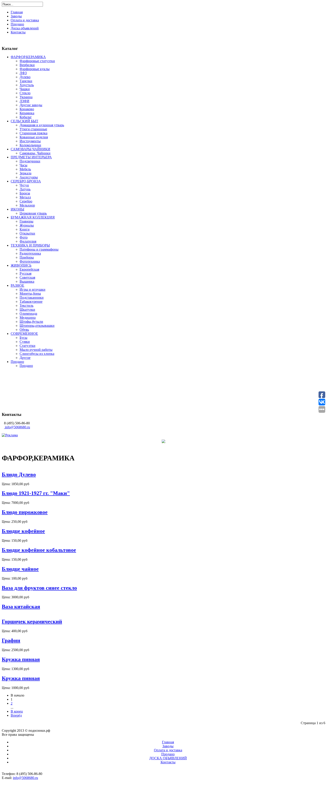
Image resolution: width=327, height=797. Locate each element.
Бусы (23, 337)
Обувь (24, 329)
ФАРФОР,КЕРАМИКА (28, 57)
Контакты (18, 32)
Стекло (25, 93)
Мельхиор (27, 205)
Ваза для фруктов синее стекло (39, 588)
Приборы (27, 257)
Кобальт (26, 117)
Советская (27, 277)
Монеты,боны (30, 293)
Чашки (25, 89)
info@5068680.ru (17, 427)
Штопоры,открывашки (37, 325)
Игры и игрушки (32, 289)
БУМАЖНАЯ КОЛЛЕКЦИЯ (33, 217)
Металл (25, 197)
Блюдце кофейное (23, 531)
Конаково (27, 109)
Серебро (26, 201)
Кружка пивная (21, 659)
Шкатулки (27, 309)
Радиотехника (30, 253)
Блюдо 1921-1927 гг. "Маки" (36, 493)
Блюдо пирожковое (25, 512)
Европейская (29, 269)
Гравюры (26, 221)
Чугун (24, 185)
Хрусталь (27, 85)
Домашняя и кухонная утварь (42, 125)
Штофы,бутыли (31, 321)
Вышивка (27, 281)
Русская (25, 273)
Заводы (16, 16)
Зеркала (25, 173)
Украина (26, 97)
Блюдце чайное (20, 569)
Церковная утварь (33, 213)
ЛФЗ (23, 73)
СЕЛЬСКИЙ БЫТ (24, 121)
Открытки (27, 233)
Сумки (25, 341)
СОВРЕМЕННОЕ (24, 333)
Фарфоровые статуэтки (37, 61)
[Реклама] (10, 435)
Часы (23, 165)
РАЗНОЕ (17, 285)
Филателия (28, 241)
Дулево (25, 77)
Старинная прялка (33, 133)
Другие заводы (31, 105)
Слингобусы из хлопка (37, 354)
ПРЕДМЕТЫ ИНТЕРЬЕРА (31, 157)
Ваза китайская (21, 606)
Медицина (28, 317)
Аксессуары (29, 177)
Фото (24, 237)
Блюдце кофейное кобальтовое (39, 550)
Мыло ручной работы (36, 349)
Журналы (27, 225)
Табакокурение (31, 301)
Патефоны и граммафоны (39, 249)
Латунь (25, 189)
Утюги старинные (33, 129)
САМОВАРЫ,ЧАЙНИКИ (30, 149)
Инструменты (30, 141)
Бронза (25, 193)
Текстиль (26, 305)
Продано (17, 24)
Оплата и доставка (25, 20)
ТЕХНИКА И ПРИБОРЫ (30, 245)
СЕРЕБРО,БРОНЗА (26, 181)
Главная (17, 12)
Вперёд (16, 715)
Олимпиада (28, 313)
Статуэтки (27, 345)
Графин (11, 640)
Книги (25, 229)
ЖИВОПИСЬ (21, 265)
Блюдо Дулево (19, 474)
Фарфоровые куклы (35, 69)
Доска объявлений (25, 28)
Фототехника (30, 261)
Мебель (25, 169)
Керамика (27, 113)
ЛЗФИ (24, 101)
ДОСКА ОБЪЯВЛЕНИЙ (168, 758)
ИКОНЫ (17, 209)
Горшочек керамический (32, 621)
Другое (25, 358)
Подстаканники (32, 297)
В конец (17, 711)
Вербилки (27, 65)
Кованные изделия (34, 137)
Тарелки (26, 81)
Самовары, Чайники (35, 153)
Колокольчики (30, 145)
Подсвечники (30, 161)
